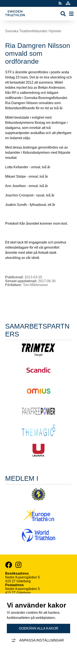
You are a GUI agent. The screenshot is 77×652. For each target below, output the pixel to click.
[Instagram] (18, 564)
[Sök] (63, 13)
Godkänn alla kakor (38, 628)
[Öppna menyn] (71, 13)
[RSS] (60, 3)
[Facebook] (8, 564)
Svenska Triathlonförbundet (26, 31)
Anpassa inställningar (41, 640)
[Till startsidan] (15, 18)
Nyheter (55, 31)
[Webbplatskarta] (68, 3)
